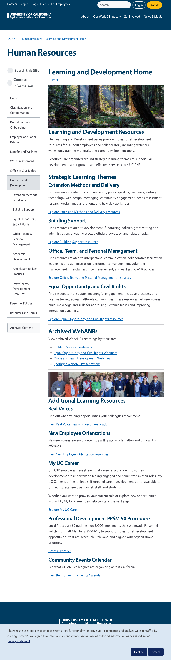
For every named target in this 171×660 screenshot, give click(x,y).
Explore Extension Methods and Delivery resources (84, 212)
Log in (139, 5)
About (85, 16)
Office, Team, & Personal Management (22, 239)
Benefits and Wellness (23, 152)
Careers (12, 4)
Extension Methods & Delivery (25, 197)
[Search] (129, 4)
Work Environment (22, 161)
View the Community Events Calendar (75, 575)
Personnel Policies (21, 303)
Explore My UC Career (64, 509)
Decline (139, 652)
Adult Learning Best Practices (25, 271)
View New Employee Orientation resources (78, 454)
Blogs (34, 4)
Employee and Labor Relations (23, 139)
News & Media (153, 16)
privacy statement (18, 641)
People (24, 4)
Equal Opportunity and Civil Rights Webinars (85, 353)
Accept (156, 652)
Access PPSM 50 (59, 551)
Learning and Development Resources (21, 288)
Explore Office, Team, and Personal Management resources (89, 277)
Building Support (23, 209)
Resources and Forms (23, 313)
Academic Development (21, 256)
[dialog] (85, 642)
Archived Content (21, 328)
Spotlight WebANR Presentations (77, 364)
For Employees (60, 4)
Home (14, 98)
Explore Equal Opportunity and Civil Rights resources (85, 319)
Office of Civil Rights (23, 171)
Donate (154, 5)
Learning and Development (18, 182)
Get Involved (132, 16)
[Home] (29, 16)
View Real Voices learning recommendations (79, 424)
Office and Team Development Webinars (82, 358)
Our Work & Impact (105, 16)
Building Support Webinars (73, 347)
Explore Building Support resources (73, 242)
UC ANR (12, 38)
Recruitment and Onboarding (20, 124)
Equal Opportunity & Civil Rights (24, 221)
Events (44, 4)
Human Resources (31, 38)
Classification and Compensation (21, 110)
